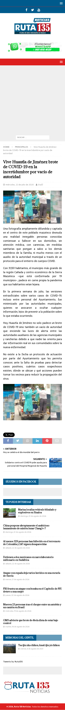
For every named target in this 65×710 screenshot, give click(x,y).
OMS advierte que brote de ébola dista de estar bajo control (30, 622)
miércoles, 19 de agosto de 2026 (18, 611)
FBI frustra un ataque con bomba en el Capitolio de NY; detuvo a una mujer (32, 590)
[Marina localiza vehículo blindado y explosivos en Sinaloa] (9, 513)
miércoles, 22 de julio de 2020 (20, 184)
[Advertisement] (32, 99)
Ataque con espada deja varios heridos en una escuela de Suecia (31, 574)
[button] (60, 3)
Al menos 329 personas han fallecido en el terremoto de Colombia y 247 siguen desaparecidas (31, 543)
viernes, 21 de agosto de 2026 (17, 579)
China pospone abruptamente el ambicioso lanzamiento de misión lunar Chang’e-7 (26, 527)
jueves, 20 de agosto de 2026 (17, 595)
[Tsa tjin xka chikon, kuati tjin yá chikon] (9, 648)
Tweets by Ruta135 (13, 661)
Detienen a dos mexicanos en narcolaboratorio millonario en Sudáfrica (28, 558)
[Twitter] (32, 10)
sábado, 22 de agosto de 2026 (17, 547)
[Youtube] (38, 10)
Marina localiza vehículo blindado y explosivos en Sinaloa (37, 511)
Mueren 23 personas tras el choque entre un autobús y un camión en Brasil (32, 606)
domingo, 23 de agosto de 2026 (33, 516)
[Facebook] (26, 10)
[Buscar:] (33, 137)
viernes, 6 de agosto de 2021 (31, 648)
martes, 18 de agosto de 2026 (17, 626)
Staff (40, 184)
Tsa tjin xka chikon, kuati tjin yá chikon (39, 645)
